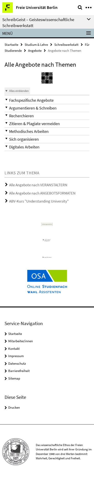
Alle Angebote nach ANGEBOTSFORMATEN (42, 193)
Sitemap (14, 378)
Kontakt (14, 348)
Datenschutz (17, 363)
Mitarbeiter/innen (20, 341)
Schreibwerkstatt (66, 44)
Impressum (16, 356)
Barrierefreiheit (19, 371)
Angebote (35, 50)
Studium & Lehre (36, 44)
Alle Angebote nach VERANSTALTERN (38, 184)
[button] (47, 100)
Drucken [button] (14, 407)
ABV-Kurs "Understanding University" (39, 201)
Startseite (11, 44)
